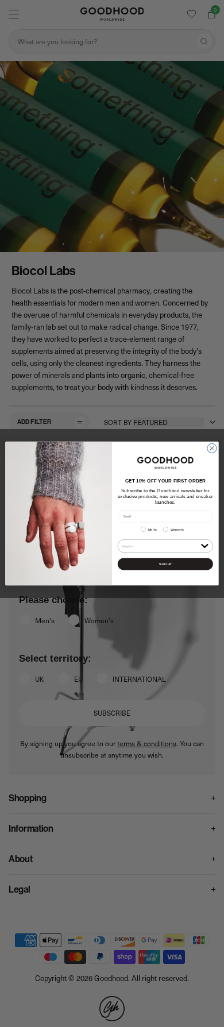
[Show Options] (205, 545)
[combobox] (160, 545)
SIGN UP (165, 564)
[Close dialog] (212, 448)
